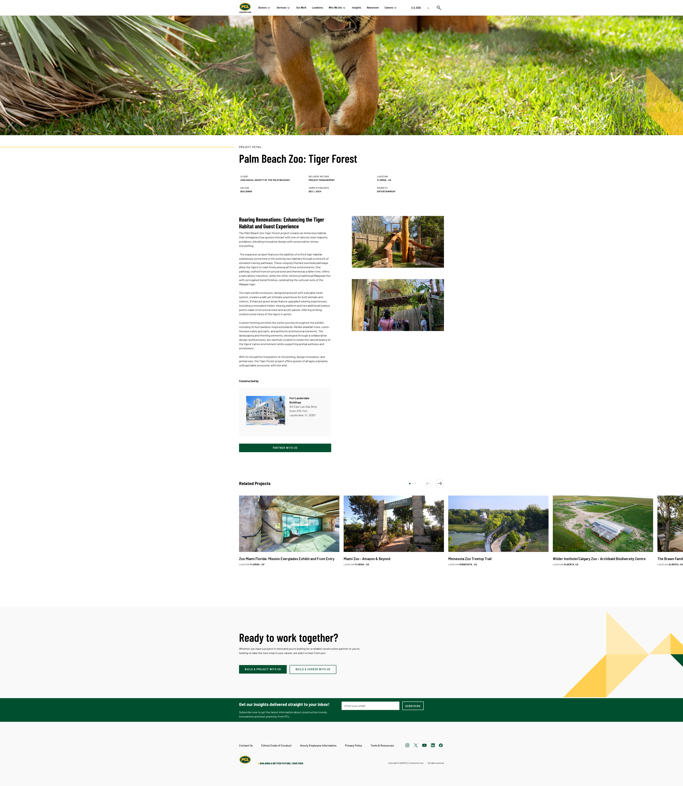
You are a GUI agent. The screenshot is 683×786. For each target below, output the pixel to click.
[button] (410, 483)
